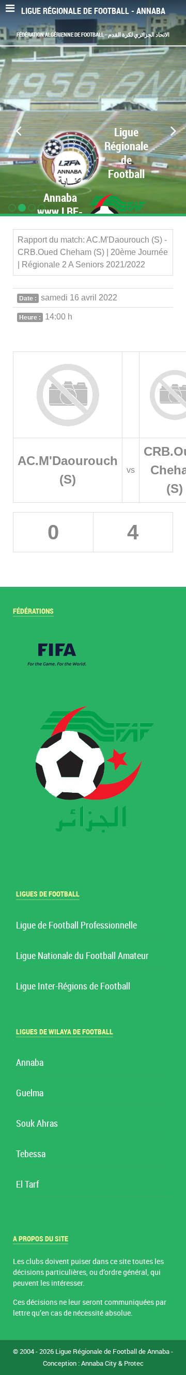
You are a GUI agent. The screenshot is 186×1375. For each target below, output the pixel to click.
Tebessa (30, 1154)
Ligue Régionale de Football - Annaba (93, 11)
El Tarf (27, 1184)
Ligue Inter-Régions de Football (73, 986)
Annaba (29, 1063)
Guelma (29, 1093)
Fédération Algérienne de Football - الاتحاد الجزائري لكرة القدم (93, 34)
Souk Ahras (37, 1123)
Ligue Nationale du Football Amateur (82, 956)
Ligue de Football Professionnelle (76, 925)
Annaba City (99, 1363)
